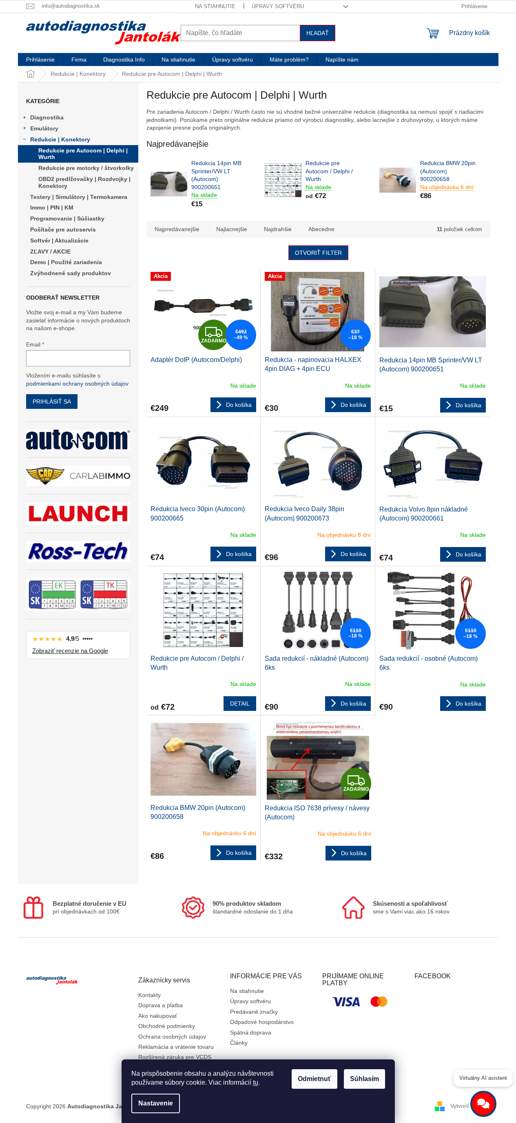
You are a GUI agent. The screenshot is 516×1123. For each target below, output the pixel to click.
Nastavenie (155, 1103)
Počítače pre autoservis (63, 229)
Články (239, 1042)
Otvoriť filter (318, 252)
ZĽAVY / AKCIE (50, 251)
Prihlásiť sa (52, 401)
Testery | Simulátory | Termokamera (78, 197)
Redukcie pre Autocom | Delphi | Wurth (83, 154)
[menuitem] (40, 59)
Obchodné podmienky (166, 1026)
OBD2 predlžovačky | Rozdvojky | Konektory (84, 182)
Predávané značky (254, 1011)
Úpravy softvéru (278, 6)
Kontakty (149, 995)
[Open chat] (483, 1104)
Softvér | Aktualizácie (59, 240)
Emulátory (44, 128)
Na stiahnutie (215, 6)
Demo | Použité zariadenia (66, 262)
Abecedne (321, 229)
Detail (240, 703)
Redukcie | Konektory (60, 139)
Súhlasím (364, 1078)
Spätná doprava (250, 1032)
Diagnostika (47, 117)
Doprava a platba (160, 1005)
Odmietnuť (314, 1078)
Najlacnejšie (231, 229)
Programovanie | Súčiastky (67, 218)
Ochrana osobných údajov (172, 1036)
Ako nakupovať (157, 1016)
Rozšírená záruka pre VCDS (174, 1057)
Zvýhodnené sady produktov (70, 273)
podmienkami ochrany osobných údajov (77, 383)
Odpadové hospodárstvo (262, 1022)
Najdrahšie (278, 229)
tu (255, 1082)
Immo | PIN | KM (51, 207)
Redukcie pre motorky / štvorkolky (86, 168)
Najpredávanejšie (177, 229)
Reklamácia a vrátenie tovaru (176, 1047)
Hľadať (317, 33)
